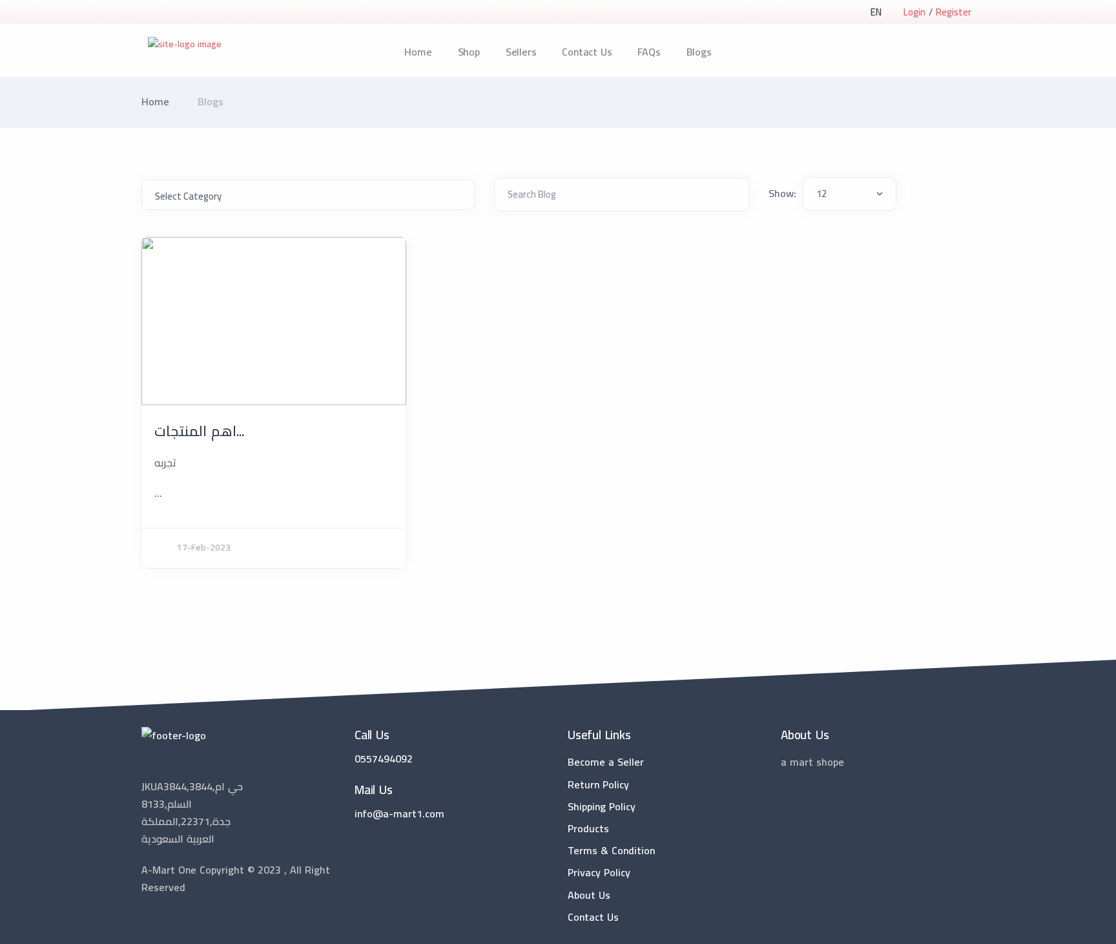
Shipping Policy (602, 806)
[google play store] (174, 13)
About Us (589, 895)
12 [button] (821, 193)
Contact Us (587, 51)
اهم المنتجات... (199, 431)
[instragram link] (185, 920)
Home (417, 51)
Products (588, 828)
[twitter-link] (146, 920)
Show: (782, 193)
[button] (876, 12)
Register (953, 12)
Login (914, 12)
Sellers (521, 51)
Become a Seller (606, 761)
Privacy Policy (599, 872)
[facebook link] (166, 920)
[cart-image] (969, 52)
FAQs (648, 51)
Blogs (699, 51)
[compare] (947, 52)
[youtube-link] (205, 920)
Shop (469, 51)
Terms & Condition (611, 850)
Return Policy (598, 784)
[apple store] (151, 13)
